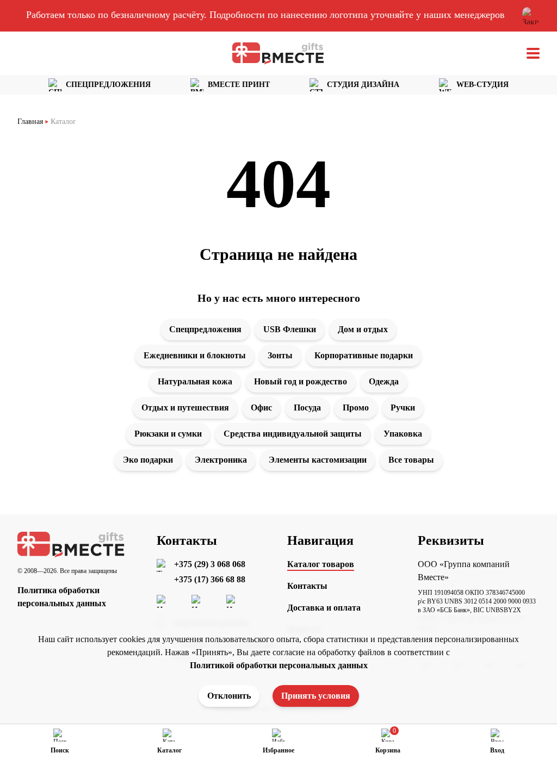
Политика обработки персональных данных (61, 597)
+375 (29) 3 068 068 (209, 564)
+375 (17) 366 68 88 (209, 579)
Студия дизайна (363, 84)
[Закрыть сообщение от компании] (531, 15)
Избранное (278, 750)
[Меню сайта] (533, 53)
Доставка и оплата (324, 607)
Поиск (60, 750)
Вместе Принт (239, 84)
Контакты (307, 585)
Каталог (169, 750)
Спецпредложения (108, 84)
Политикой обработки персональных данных (279, 665)
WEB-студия (482, 84)
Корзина (387, 750)
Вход (497, 750)
